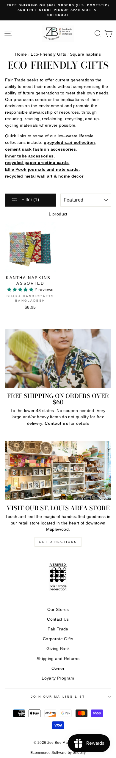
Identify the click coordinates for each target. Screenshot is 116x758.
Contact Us (58, 619)
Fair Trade (58, 629)
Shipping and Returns (58, 658)
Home (21, 54)
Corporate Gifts (58, 639)
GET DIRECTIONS (58, 541)
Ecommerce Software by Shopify (58, 753)
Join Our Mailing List (58, 696)
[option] (58, 10)
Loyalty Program (58, 678)
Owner (58, 668)
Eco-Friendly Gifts (48, 54)
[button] (21, 289)
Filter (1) (29, 199)
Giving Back (58, 648)
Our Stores (58, 609)
